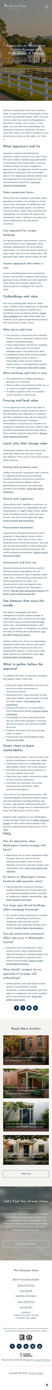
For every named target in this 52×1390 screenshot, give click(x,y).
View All (26, 1174)
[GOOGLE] (32, 1346)
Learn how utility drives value (31, 367)
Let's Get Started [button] (26, 1244)
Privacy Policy (36, 1373)
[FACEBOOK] (12, 1346)
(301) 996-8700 (26, 1291)
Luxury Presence (42, 1360)
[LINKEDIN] (26, 1346)
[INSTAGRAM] (19, 1346)
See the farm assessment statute (27, 590)
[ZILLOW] (39, 1346)
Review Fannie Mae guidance (28, 928)
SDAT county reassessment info (19, 594)
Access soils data (15, 740)
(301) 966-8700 (26, 1307)
